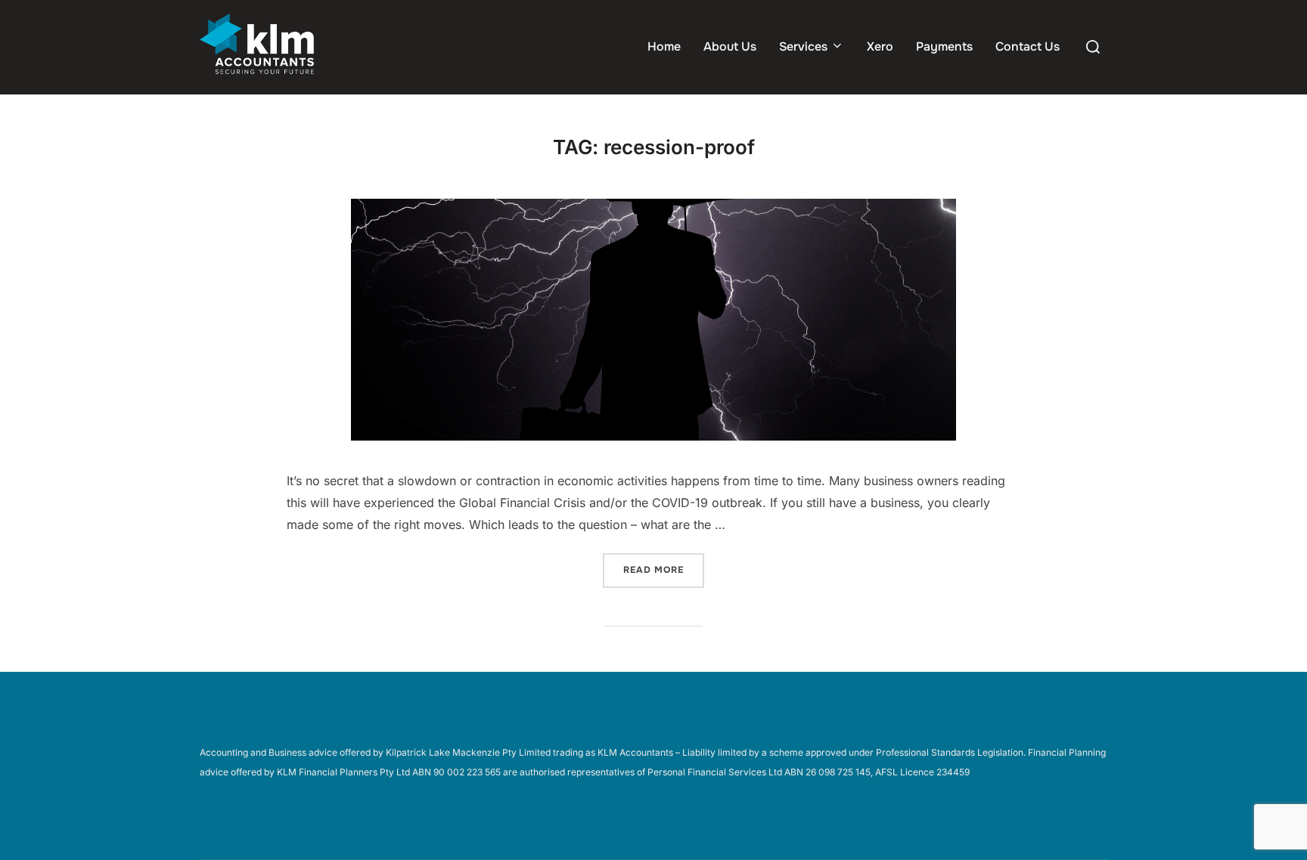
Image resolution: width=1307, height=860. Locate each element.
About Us (729, 46)
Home (664, 46)
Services (803, 46)
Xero (880, 46)
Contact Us (1027, 46)
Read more (663, 569)
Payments (944, 46)
